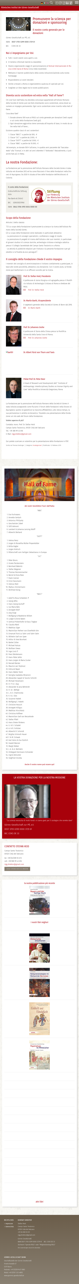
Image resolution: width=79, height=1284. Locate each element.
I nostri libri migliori (39, 922)
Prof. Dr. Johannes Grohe (37, 338)
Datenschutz (10, 1227)
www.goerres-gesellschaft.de (14, 1275)
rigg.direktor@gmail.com (21, 434)
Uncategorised (37, 445)
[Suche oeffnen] (51, 3)
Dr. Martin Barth (34, 308)
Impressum (9, 1224)
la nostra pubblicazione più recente (39, 883)
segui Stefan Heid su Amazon (17, 869)
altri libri (39, 1201)
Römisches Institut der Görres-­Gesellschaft (20, 7)
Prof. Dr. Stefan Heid (36, 290)
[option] (42, 2)
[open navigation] (76, 3)
